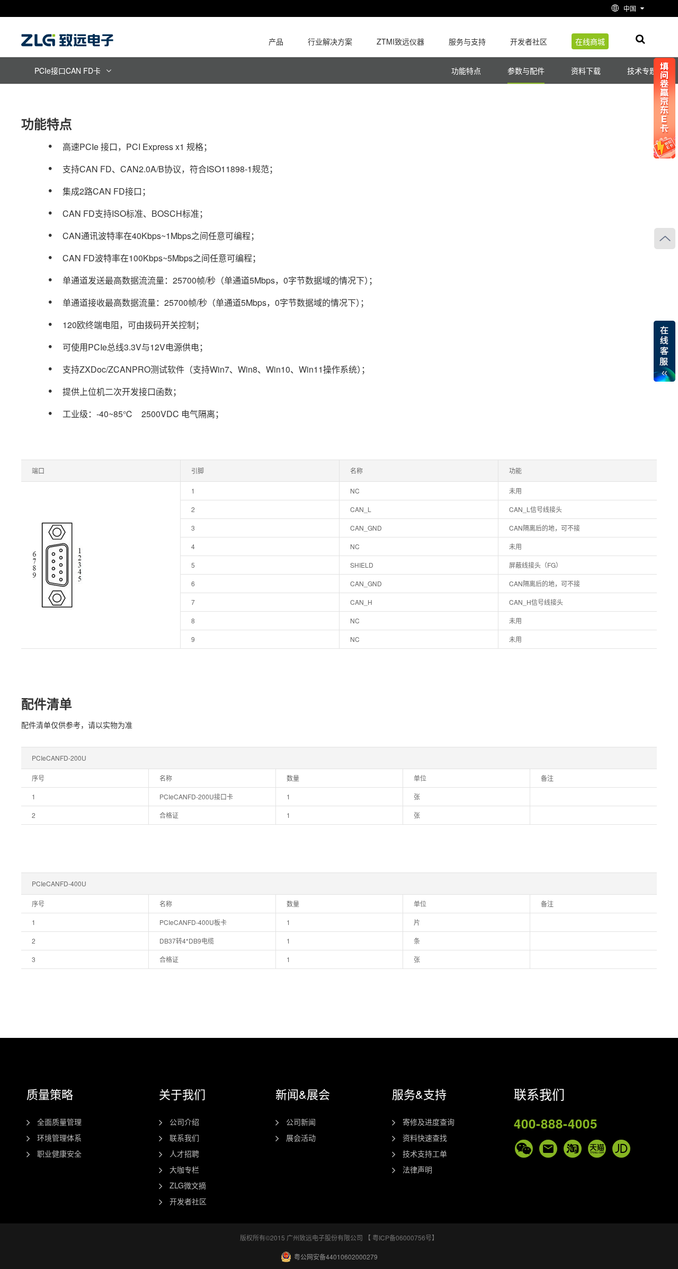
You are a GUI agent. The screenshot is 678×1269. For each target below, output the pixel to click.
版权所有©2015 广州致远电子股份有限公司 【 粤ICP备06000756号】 (339, 1237)
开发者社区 (528, 41)
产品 (276, 41)
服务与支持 (467, 41)
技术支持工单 (425, 1153)
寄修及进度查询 (428, 1121)
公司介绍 (184, 1121)
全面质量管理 (59, 1121)
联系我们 (184, 1137)
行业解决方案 (330, 41)
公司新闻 (301, 1121)
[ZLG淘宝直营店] (573, 1149)
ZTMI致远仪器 (400, 41)
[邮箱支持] (548, 1149)
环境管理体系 (59, 1137)
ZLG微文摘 (188, 1185)
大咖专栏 (184, 1169)
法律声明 (417, 1169)
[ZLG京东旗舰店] (621, 1149)
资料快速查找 (425, 1137)
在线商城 (590, 41)
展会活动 (301, 1137)
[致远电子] (69, 36)
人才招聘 (184, 1153)
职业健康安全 (59, 1153)
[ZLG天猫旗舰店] (597, 1149)
